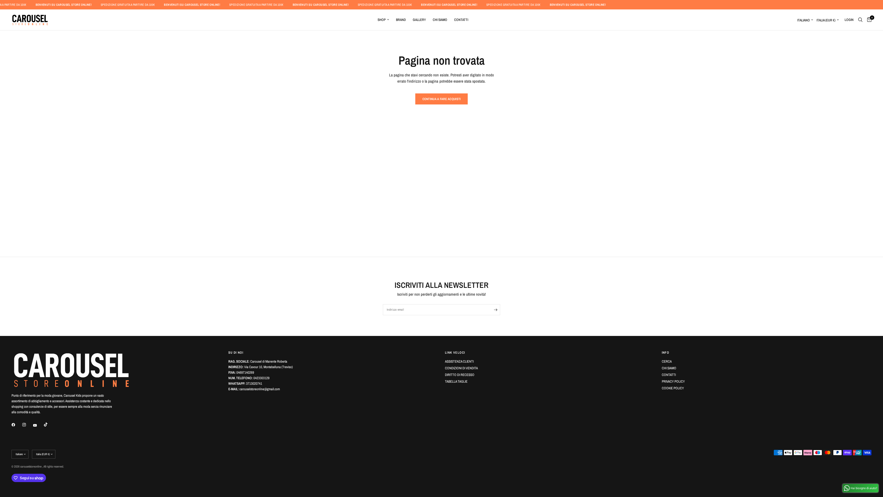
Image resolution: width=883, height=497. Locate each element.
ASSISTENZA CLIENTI (459, 361)
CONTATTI (461, 19)
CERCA (667, 361)
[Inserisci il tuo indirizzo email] (495, 309)
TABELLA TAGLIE (456, 381)
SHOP (382, 19)
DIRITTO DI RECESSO (459, 374)
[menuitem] (383, 20)
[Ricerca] (860, 19)
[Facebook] (16, 425)
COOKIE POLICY (673, 388)
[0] (868, 19)
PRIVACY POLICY (673, 381)
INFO (665, 352)
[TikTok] (49, 424)
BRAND (401, 19)
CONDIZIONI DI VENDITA (461, 368)
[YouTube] (38, 425)
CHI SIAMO (440, 19)
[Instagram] (27, 425)
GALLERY (419, 19)
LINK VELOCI (455, 352)
